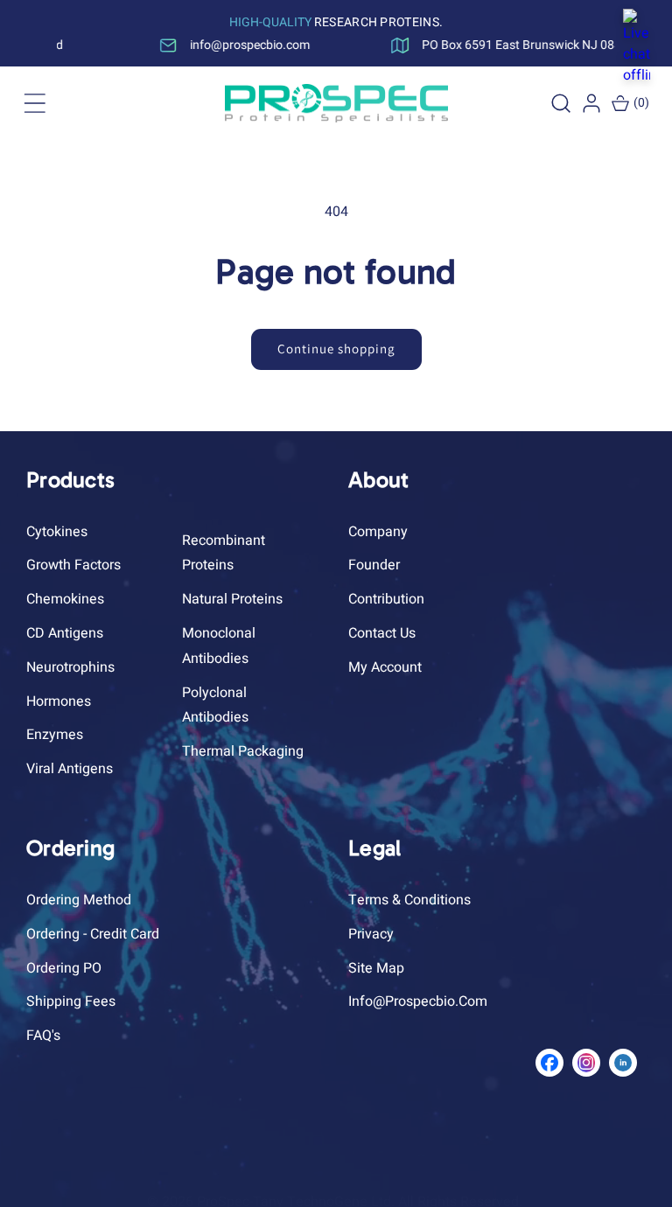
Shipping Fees (71, 1001)
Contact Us (382, 633)
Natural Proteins (232, 599)
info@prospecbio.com (417, 1001)
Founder (374, 565)
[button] (35, 103)
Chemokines (65, 599)
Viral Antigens (69, 768)
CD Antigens (64, 633)
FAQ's (43, 1035)
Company (378, 531)
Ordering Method (78, 900)
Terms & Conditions (409, 900)
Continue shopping (336, 348)
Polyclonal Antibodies (215, 705)
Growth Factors (73, 565)
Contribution (386, 599)
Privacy (371, 934)
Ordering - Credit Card (92, 934)
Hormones (58, 701)
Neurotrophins (70, 667)
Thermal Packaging (243, 751)
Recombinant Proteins (223, 553)
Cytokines (57, 531)
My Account (385, 667)
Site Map (376, 968)
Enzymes (54, 734)
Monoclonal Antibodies (219, 646)
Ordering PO (64, 968)
